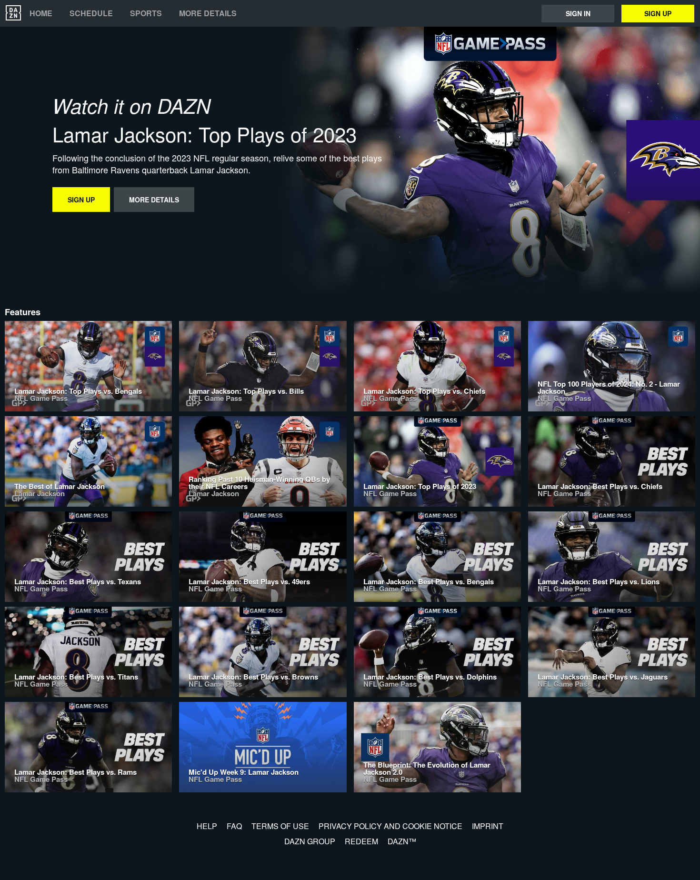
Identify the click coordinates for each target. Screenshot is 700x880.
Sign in (578, 13)
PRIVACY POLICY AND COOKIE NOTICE (390, 825)
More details (208, 13)
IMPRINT (487, 825)
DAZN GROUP (309, 841)
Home (41, 13)
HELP (207, 825)
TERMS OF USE (280, 825)
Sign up (657, 13)
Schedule (91, 13)
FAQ (234, 825)
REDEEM (361, 841)
